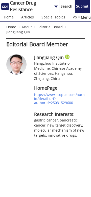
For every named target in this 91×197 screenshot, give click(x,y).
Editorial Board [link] (50, 26)
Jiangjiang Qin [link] (18, 32)
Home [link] (11, 26)
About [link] (27, 26)
